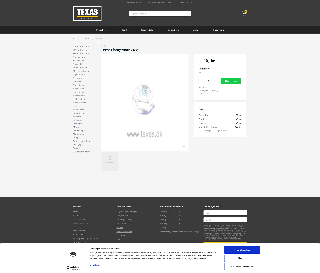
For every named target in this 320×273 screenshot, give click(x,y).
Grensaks (77, 81)
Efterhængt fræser (82, 71)
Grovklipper (78, 85)
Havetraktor (78, 92)
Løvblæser (78, 120)
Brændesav (78, 60)
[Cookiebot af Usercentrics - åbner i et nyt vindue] (73, 268)
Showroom (218, 30)
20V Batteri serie (81, 46)
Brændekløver (79, 57)
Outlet (196, 30)
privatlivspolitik (237, 238)
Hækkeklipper (79, 99)
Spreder (76, 148)
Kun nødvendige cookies (242, 266)
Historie (119, 227)
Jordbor (76, 106)
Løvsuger (77, 123)
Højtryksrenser (80, 102)
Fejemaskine (79, 74)
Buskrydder (78, 64)
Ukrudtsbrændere (81, 151)
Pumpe (76, 137)
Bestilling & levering (124, 219)
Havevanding (79, 95)
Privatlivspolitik (122, 223)
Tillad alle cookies (242, 250)
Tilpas (240, 258)
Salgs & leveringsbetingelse (127, 211)
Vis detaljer (95, 265)
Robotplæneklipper (82, 141)
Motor (76, 127)
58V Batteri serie (81, 53)
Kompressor (79, 113)
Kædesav (77, 116)
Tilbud (123, 30)
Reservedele (147, 30)
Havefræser (78, 88)
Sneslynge (78, 144)
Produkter (101, 30)
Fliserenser (78, 78)
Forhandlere (173, 30)
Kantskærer (78, 109)
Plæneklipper (79, 130)
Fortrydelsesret (122, 215)
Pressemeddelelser (124, 231)
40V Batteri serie (81, 50)
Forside (76, 38)
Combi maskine (80, 67)
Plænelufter (78, 134)
